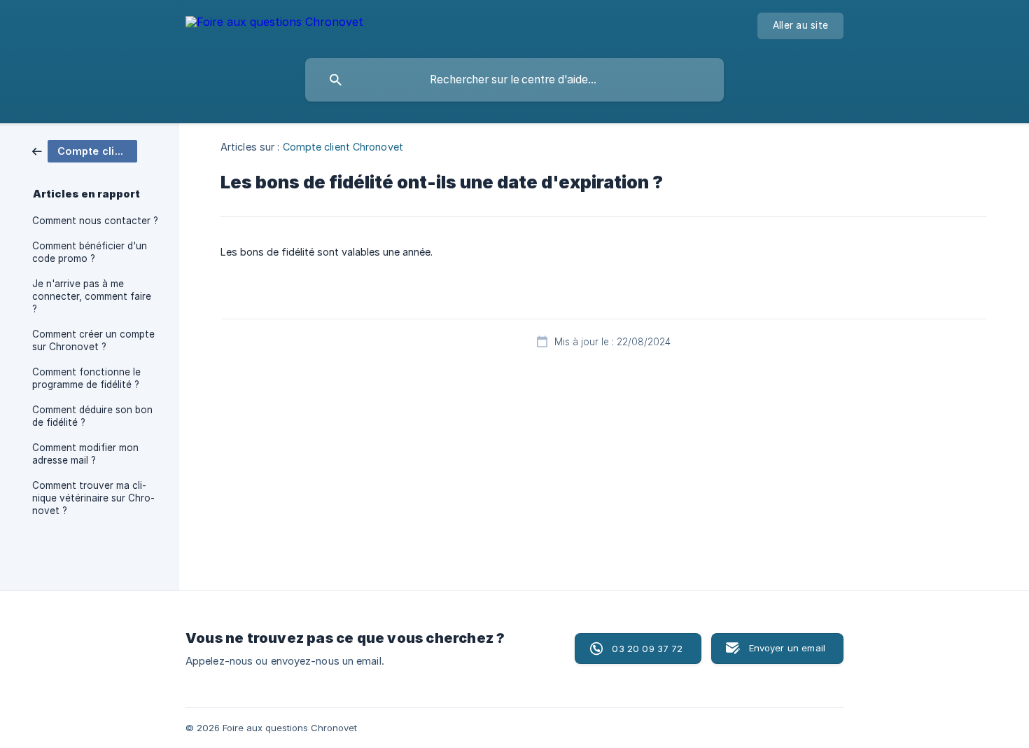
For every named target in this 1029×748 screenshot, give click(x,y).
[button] (638, 648)
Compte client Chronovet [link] (343, 147)
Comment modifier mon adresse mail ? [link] (85, 454)
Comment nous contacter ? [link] (95, 220)
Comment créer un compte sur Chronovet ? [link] (93, 340)
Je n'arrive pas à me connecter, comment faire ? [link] (91, 296)
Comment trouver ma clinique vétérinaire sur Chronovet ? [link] (93, 498)
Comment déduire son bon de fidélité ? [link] (92, 416)
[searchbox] (514, 80)
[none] (274, 24)
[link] (84, 150)
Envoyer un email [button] (787, 647)
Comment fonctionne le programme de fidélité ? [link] (86, 378)
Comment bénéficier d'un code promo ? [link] (89, 252)
